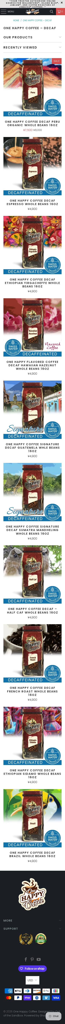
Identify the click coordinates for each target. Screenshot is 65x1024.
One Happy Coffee (25, 1011)
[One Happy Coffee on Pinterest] (32, 959)
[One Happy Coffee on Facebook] (26, 959)
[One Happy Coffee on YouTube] (39, 959)
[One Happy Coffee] (32, 11)
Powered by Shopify (36, 1015)
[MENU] (2, 11)
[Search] (51, 11)
